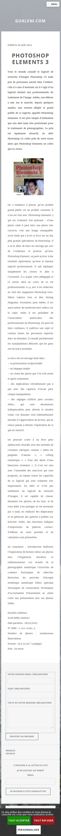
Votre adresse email (28, 674)
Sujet (19, 688)
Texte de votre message (30, 702)
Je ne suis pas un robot (30, 770)
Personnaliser (29, 829)
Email (30, 775)
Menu (54, 4)
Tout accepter (18, 820)
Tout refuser (43, 820)
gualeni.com (30, 20)
